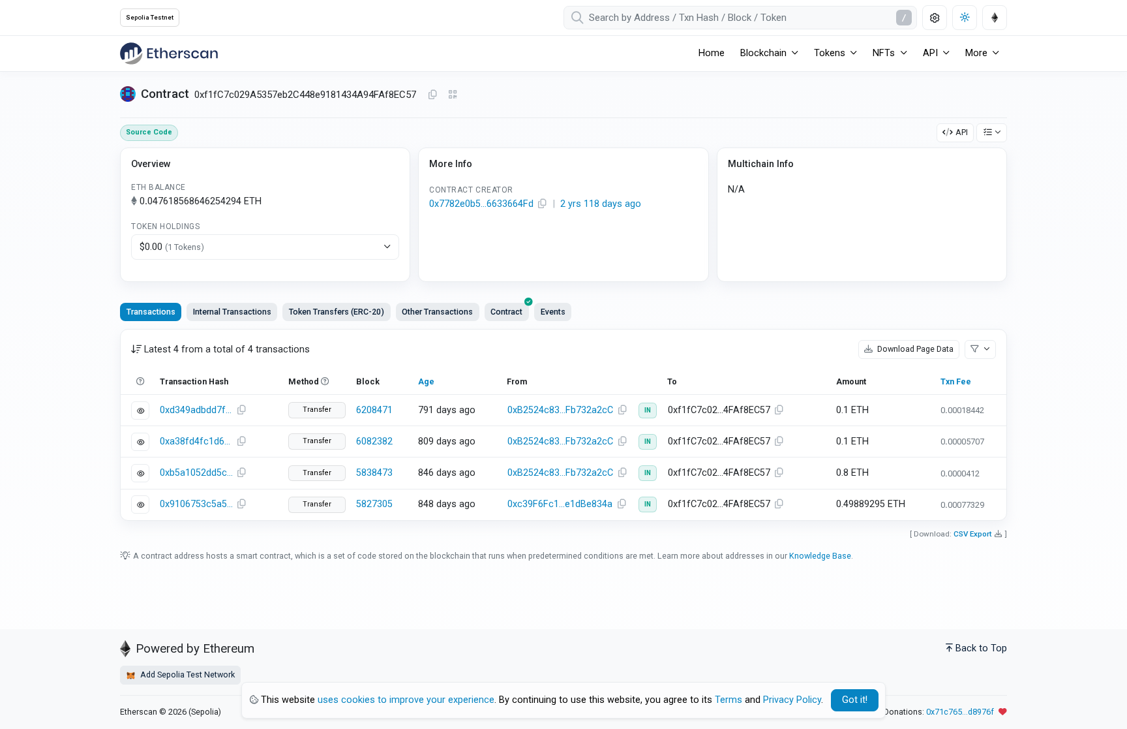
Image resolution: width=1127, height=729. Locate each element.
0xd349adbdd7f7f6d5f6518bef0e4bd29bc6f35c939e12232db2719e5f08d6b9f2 (196, 410)
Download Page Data (914, 349)
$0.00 (172, 247)
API (961, 132)
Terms (728, 700)
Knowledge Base (820, 556)
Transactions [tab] (151, 312)
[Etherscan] (169, 53)
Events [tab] (553, 312)
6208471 (374, 410)
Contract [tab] (506, 312)
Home (712, 53)
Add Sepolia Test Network (186, 674)
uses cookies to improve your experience (406, 700)
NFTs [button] (884, 53)
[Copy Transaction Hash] (241, 410)
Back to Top (981, 648)
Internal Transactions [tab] (232, 312)
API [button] (930, 53)
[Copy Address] (432, 95)
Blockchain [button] (763, 53)
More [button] (976, 53)
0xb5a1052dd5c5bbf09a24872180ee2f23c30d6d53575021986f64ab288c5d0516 (196, 472)
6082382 (374, 441)
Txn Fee (955, 381)
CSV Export (973, 533)
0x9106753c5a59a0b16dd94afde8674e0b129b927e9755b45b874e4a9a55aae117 (196, 504)
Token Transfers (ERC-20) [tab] (336, 312)
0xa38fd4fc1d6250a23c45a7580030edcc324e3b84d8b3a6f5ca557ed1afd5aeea (196, 441)
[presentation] (507, 312)
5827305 (374, 504)
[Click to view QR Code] (453, 95)
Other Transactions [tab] (437, 312)
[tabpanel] (563, 425)
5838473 (374, 472)
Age (426, 381)
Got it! (854, 700)
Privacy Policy (792, 700)
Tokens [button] (829, 53)
